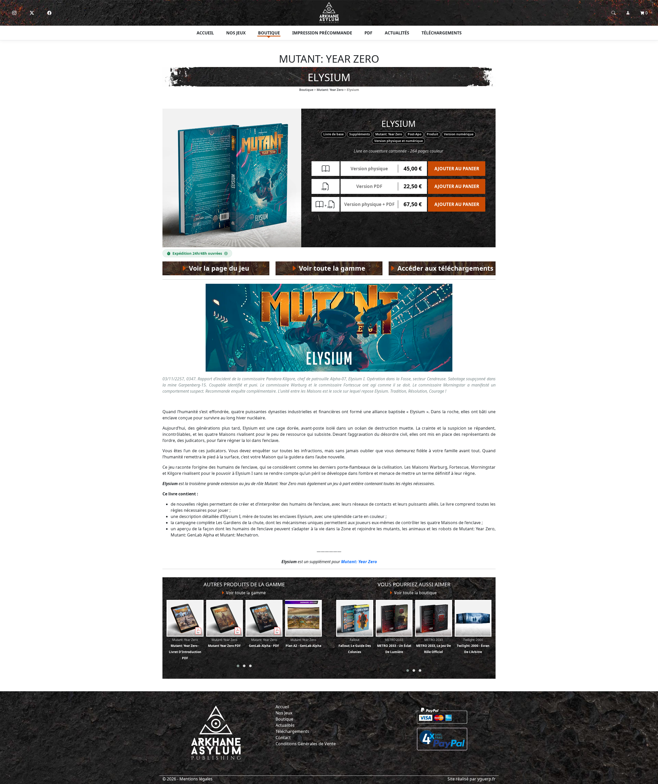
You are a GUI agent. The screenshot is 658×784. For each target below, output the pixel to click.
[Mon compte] (628, 13)
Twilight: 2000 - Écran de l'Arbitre (473, 646)
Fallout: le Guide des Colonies (355, 646)
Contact (283, 737)
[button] (238, 665)
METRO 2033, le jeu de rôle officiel (433, 646)
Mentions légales (196, 779)
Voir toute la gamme (245, 593)
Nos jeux (236, 33)
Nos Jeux (284, 713)
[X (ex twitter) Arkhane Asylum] (32, 13)
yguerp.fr (486, 779)
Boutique (269, 33)
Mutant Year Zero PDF (224, 643)
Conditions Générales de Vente (306, 744)
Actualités (397, 33)
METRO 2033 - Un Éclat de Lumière (394, 646)
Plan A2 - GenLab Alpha (303, 643)
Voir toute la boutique (415, 593)
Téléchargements (442, 33)
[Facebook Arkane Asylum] (49, 13)
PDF (368, 33)
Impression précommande (322, 33)
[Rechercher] (613, 13)
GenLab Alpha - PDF (264, 643)
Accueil (205, 33)
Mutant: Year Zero (330, 90)
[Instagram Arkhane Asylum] (14, 13)
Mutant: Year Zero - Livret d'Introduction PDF (185, 649)
